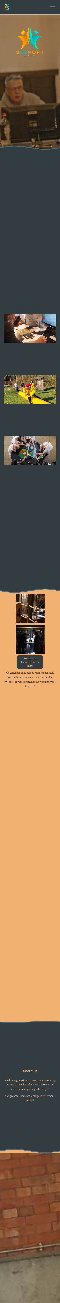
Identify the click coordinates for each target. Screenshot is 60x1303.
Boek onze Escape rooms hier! (30, 662)
